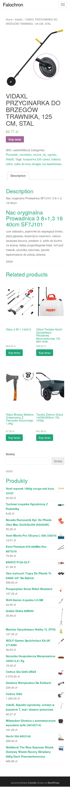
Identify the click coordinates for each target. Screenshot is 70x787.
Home (9, 19)
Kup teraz (15, 139)
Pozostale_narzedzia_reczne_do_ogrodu (31, 154)
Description (18, 176)
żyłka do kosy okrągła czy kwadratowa (37, 164)
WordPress (53, 782)
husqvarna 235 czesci (36, 159)
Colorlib (32, 782)
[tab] (18, 176)
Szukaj (10, 454)
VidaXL (19, 19)
